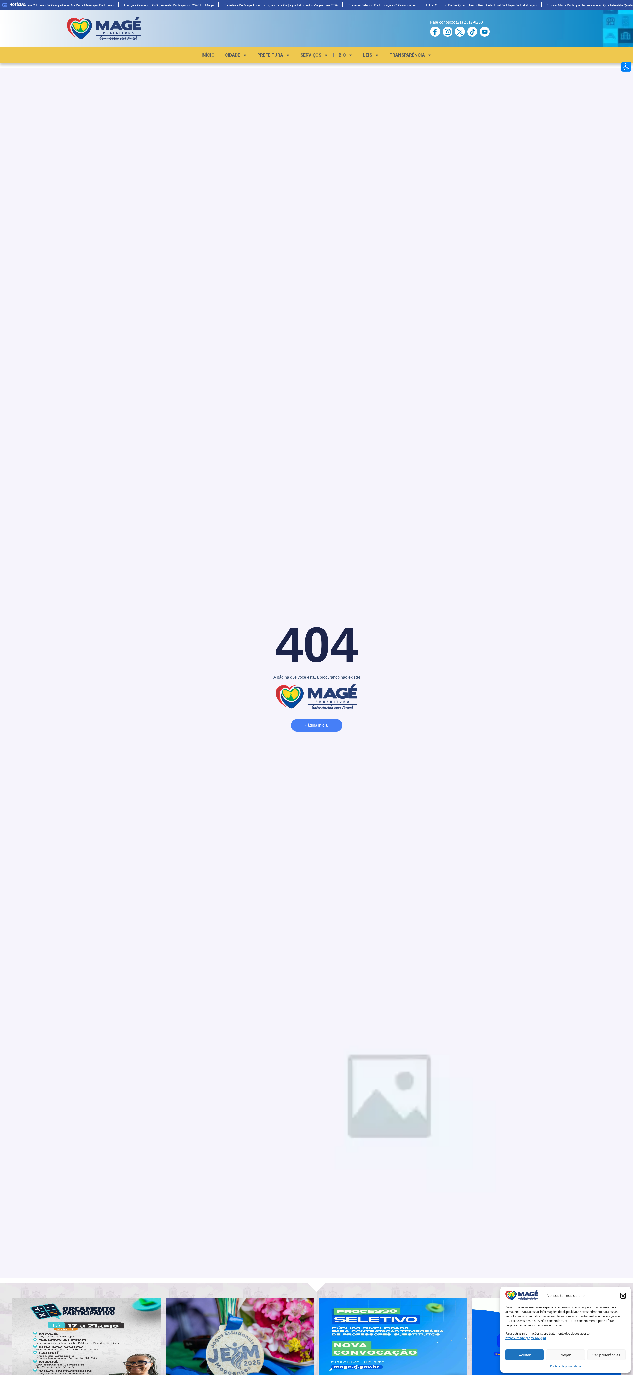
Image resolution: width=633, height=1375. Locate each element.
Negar (565, 1354)
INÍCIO (208, 55)
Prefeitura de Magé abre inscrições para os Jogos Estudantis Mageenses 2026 (261, 5)
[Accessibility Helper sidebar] (626, 67)
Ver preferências (606, 1354)
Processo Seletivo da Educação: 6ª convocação (362, 5)
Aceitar (525, 1354)
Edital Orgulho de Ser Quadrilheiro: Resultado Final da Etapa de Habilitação (462, 5)
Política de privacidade (565, 1366)
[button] (623, 1295)
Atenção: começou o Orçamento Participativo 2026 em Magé (149, 5)
